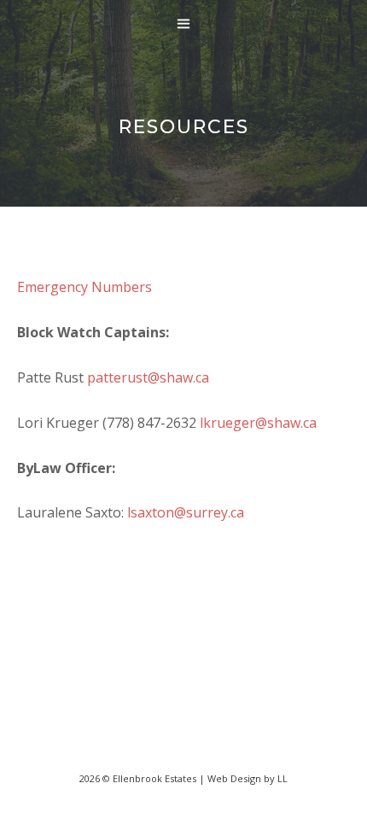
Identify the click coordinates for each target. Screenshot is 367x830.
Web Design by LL (247, 778)
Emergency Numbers (84, 287)
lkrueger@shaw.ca (258, 422)
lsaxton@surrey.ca (185, 512)
